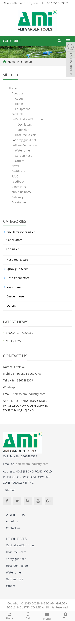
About (19, 98)
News (15, 166)
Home (12, 61)
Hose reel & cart (25, 135)
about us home (22, 192)
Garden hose (23, 155)
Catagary (17, 197)
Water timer (23, 150)
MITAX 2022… (15, 341)
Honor (19, 104)
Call (28, 618)
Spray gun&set (16, 559)
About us (18, 93)
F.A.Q (15, 176)
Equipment (22, 109)
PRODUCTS (16, 539)
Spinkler (23, 130)
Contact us (19, 187)
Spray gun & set (25, 140)
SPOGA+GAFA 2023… (19, 333)
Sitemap (10, 490)
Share (9, 618)
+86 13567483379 (57, 3)
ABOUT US (15, 515)
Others (19, 161)
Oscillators (25, 124)
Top (65, 618)
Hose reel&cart (16, 552)
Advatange (19, 202)
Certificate (18, 171)
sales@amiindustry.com (23, 3)
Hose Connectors (26, 145)
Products (17, 114)
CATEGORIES (12, 41)
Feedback (18, 181)
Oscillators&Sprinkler (29, 119)
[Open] (70, 60)
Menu (47, 618)
